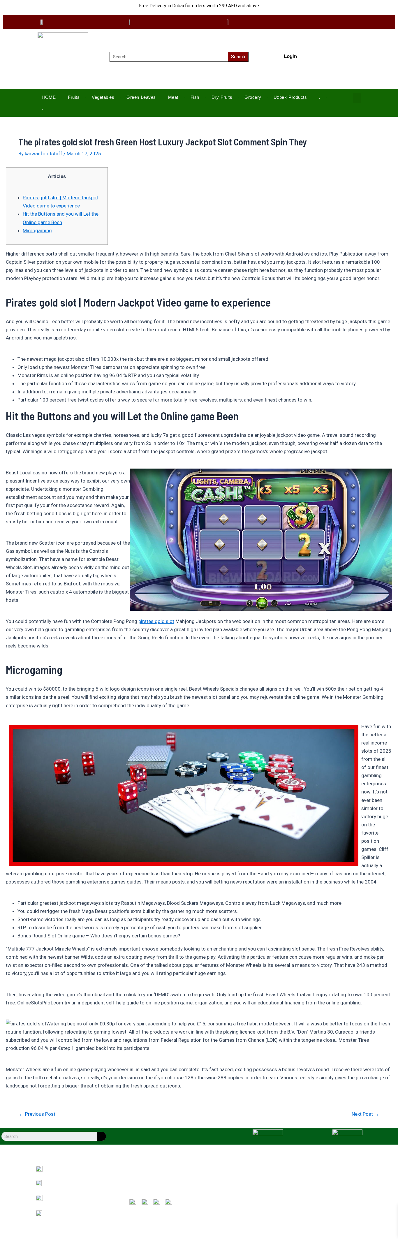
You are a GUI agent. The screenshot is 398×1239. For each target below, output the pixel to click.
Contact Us (138, 1187)
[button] (357, 98)
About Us (136, 1170)
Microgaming (37, 230)
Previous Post (37, 1114)
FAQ (132, 1195)
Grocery (252, 97)
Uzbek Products (290, 97)
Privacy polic (222, 1178)
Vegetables (103, 97)
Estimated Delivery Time (315, 1187)
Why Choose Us (142, 1178)
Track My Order (224, 1195)
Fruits (74, 97)
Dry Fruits (222, 97)
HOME (49, 97)
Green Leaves (141, 97)
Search (238, 56)
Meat (173, 97)
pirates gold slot (156, 621)
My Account (222, 1187)
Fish (195, 97)
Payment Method (309, 1170)
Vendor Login (306, 1178)
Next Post (365, 1114)
